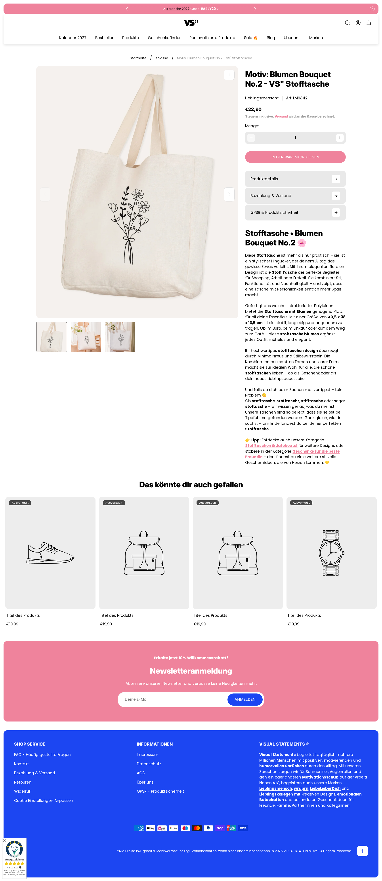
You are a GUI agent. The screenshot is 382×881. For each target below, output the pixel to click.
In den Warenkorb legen (295, 157)
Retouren (22, 782)
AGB (141, 773)
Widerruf (22, 791)
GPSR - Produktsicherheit (160, 791)
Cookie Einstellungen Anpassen (43, 800)
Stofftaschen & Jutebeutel (271, 445)
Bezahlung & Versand (34, 773)
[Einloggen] (358, 23)
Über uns (145, 782)
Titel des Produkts (23, 615)
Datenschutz (149, 764)
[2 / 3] (86, 337)
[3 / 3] (120, 337)
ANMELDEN (245, 699)
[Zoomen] (229, 75)
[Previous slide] (127, 8)
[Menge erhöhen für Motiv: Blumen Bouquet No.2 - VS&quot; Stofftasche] (340, 138)
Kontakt (21, 764)
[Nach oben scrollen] (362, 851)
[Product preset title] (50, 553)
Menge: (252, 126)
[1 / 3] (51, 337)
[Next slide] (254, 8)
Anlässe (161, 58)
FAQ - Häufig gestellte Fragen (42, 754)
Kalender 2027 (177, 8)
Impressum (147, 754)
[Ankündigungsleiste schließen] (372, 8)
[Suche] (347, 23)
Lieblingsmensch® (262, 98)
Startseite (138, 58)
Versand (281, 116)
